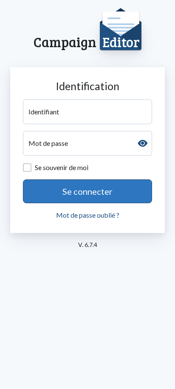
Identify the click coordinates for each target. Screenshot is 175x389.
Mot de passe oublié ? (87, 215)
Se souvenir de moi (61, 167)
